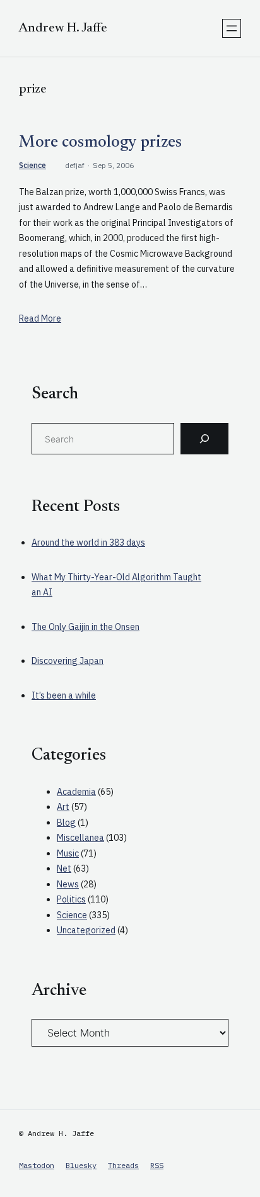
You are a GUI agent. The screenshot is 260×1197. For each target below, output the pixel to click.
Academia (76, 791)
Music (68, 853)
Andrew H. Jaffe (63, 28)
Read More (40, 318)
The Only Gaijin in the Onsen (85, 626)
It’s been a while (64, 695)
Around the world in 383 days (88, 542)
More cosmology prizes (100, 143)
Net (64, 868)
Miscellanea (80, 837)
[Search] (204, 438)
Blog (66, 822)
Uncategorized (86, 930)
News (68, 884)
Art (63, 806)
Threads (123, 1165)
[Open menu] (231, 28)
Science (32, 165)
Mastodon (36, 1165)
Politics (71, 899)
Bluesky (81, 1165)
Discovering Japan (67, 660)
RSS (156, 1165)
